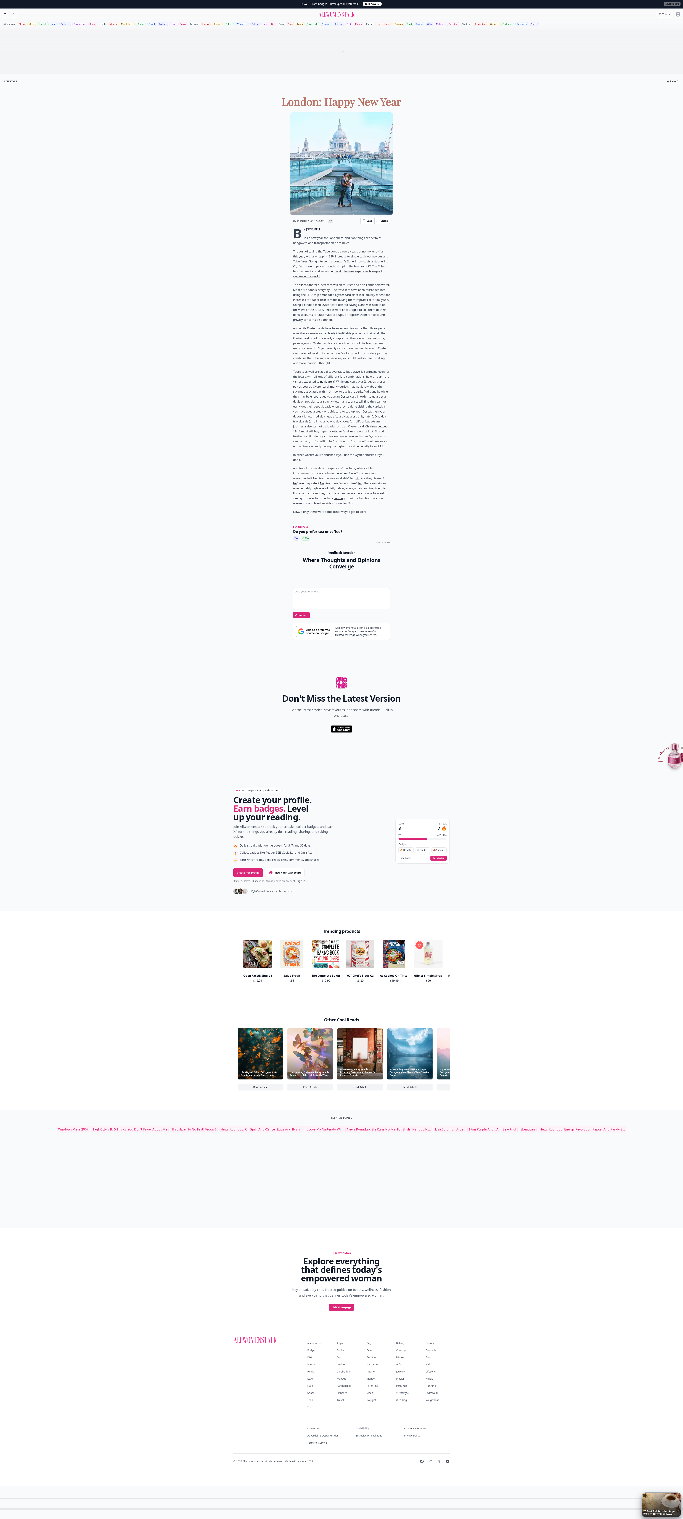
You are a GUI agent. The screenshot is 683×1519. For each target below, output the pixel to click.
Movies (113, 24)
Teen (92, 24)
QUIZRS (387, 542)
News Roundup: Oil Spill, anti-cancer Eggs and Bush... (261, 1129)
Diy (272, 24)
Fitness (419, 24)
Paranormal (80, 24)
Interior (339, 24)
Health (102, 24)
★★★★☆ (673, 81)
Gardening (9, 24)
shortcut (302, 220)
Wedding (466, 24)
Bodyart (217, 24)
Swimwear (522, 24)
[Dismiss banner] (385, 627)
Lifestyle (43, 24)
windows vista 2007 (73, 1129)
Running (370, 24)
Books (183, 24)
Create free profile (248, 872)
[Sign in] (678, 14)
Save (369, 220)
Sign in (301, 881)
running (339, 498)
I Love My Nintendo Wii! (325, 1129)
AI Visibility (362, 1428)
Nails (53, 24)
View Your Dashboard (287, 872)
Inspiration (480, 24)
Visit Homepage (341, 1307)
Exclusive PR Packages (369, 1435)
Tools (310, 1407)
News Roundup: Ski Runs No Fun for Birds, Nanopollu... (389, 1129)
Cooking (399, 24)
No (357, 478)
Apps (290, 24)
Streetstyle (312, 24)
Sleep (22, 24)
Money (358, 24)
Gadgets (494, 24)
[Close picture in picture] (645, 1495)
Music (32, 24)
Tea (296, 538)
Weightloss (242, 24)
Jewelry (205, 24)
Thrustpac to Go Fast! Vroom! (193, 1129)
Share (384, 220)
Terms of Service (317, 1442)
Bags (281, 24)
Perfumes (507, 24)
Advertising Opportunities (322, 1435)
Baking (255, 24)
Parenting (453, 24)
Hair (265, 24)
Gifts (429, 24)
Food (409, 24)
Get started (438, 858)
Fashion (194, 24)
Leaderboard (404, 858)
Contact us (313, 1428)
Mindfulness (127, 24)
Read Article (268, 1087)
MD (330, 221)
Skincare (326, 24)
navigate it (327, 382)
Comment (301, 615)
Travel (152, 24)
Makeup (440, 24)
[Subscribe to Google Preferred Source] (314, 631)
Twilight (163, 24)
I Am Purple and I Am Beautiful (492, 1129)
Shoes (534, 24)
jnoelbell (313, 229)
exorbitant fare (309, 285)
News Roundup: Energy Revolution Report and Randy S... (582, 1129)
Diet (349, 24)
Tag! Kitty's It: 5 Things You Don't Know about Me (130, 1129)
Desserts (65, 24)
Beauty (140, 24)
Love (173, 24)
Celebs (229, 24)
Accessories (384, 24)
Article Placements (415, 1428)
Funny (300, 24)
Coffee (305, 538)
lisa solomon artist (450, 1129)
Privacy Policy (412, 1435)
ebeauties (527, 1129)
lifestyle (10, 81)
